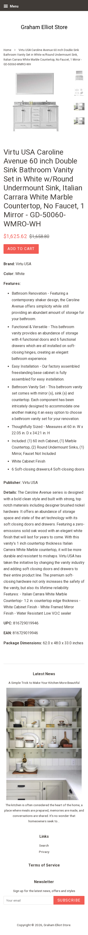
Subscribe (68, 900)
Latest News (44, 674)
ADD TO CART (21, 248)
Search (44, 845)
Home (7, 50)
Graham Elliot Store (57, 925)
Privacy (44, 852)
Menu (14, 6)
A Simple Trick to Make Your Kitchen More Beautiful (44, 683)
